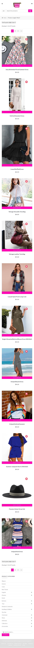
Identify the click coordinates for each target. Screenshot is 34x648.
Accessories (5, 626)
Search (5, 634)
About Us (3, 643)
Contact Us (10, 643)
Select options (17, 65)
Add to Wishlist (26, 39)
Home (4, 17)
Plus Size (4, 612)
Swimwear (4, 620)
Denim (3, 598)
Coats (3, 586)
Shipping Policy (17, 645)
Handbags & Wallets (7, 609)
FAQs (23, 645)
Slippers (4, 581)
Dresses (4, 595)
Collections (4, 623)
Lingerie (4, 592)
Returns (25, 643)
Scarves (4, 584)
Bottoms (4, 601)
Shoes (3, 617)
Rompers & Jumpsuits (7, 606)
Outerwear (4, 615)
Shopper (19, 640)
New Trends (5, 589)
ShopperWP (28, 640)
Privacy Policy (18, 643)
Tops (3, 603)
